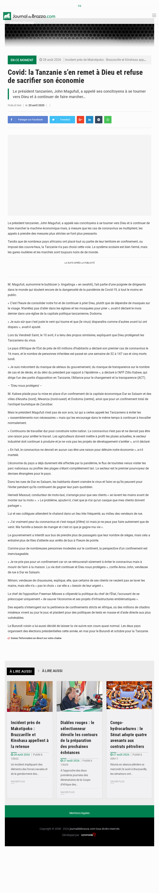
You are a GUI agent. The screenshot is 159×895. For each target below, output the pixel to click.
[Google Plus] (80, 119)
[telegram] (98, 119)
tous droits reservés (107, 828)
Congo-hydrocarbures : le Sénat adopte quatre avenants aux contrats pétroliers (128, 734)
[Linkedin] (89, 119)
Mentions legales (79, 813)
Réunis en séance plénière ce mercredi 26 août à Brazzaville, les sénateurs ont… (128, 769)
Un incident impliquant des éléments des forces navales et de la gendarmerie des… (29, 769)
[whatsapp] (107, 119)
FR (79, 6)
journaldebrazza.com (82, 828)
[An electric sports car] (30, 696)
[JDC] (29, 15)
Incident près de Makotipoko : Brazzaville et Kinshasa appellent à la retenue (29, 734)
